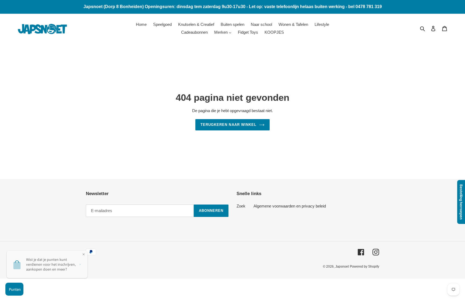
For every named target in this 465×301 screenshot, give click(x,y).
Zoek (241, 206)
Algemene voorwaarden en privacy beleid (289, 206)
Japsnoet (342, 266)
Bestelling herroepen (461, 202)
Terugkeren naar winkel (228, 125)
